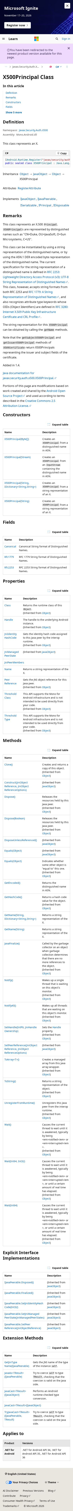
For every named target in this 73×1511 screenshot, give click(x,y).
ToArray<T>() (11, 1059)
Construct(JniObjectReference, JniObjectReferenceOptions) (16, 786)
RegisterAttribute (29, 188)
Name (8, 669)
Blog (50, 1490)
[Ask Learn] (51, 67)
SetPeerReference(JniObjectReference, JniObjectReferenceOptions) (20, 1049)
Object (24, 174)
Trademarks (10, 1506)
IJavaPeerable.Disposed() (19, 1282)
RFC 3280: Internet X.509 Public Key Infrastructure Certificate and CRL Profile (35, 312)
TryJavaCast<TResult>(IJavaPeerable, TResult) (17, 1415)
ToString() (10, 1081)
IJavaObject (27, 199)
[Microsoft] (36, 38)
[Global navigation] (3, 39)
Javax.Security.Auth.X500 (26, 66)
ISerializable (28, 205)
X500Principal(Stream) (17, 457)
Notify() (8, 980)
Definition (11, 92)
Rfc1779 (9, 557)
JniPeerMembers (14, 662)
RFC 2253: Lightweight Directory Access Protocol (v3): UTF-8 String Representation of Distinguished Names (36, 277)
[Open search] (56, 39)
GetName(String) (14, 929)
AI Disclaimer (11, 1490)
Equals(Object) (13, 850)
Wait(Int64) (10, 1205)
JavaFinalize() (12, 943)
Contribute (9, 1495)
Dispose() (9, 796)
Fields (9, 107)
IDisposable (61, 205)
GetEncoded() (12, 882)
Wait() (7, 1124)
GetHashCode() (13, 897)
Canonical (10, 546)
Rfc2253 (9, 567)
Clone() (8, 764)
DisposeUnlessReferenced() (20, 840)
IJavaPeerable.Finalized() (18, 1293)
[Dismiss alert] (67, 6)
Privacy (24, 1495)
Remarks (11, 97)
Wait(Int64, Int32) (14, 1161)
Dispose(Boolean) (14, 818)
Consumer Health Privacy (18, 1500)
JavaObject (40, 174)
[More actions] (67, 67)
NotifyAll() (10, 1005)
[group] (36, 161)
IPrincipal (45, 205)
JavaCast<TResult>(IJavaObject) (22, 1405)
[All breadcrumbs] (6, 67)
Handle (8, 619)
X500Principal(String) (16, 501)
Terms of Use (47, 1500)
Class (7, 605)
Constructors (13, 102)
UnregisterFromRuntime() (19, 1103)
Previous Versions (33, 1490)
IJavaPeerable (47, 199)
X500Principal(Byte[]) (16, 439)
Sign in (66, 38)
